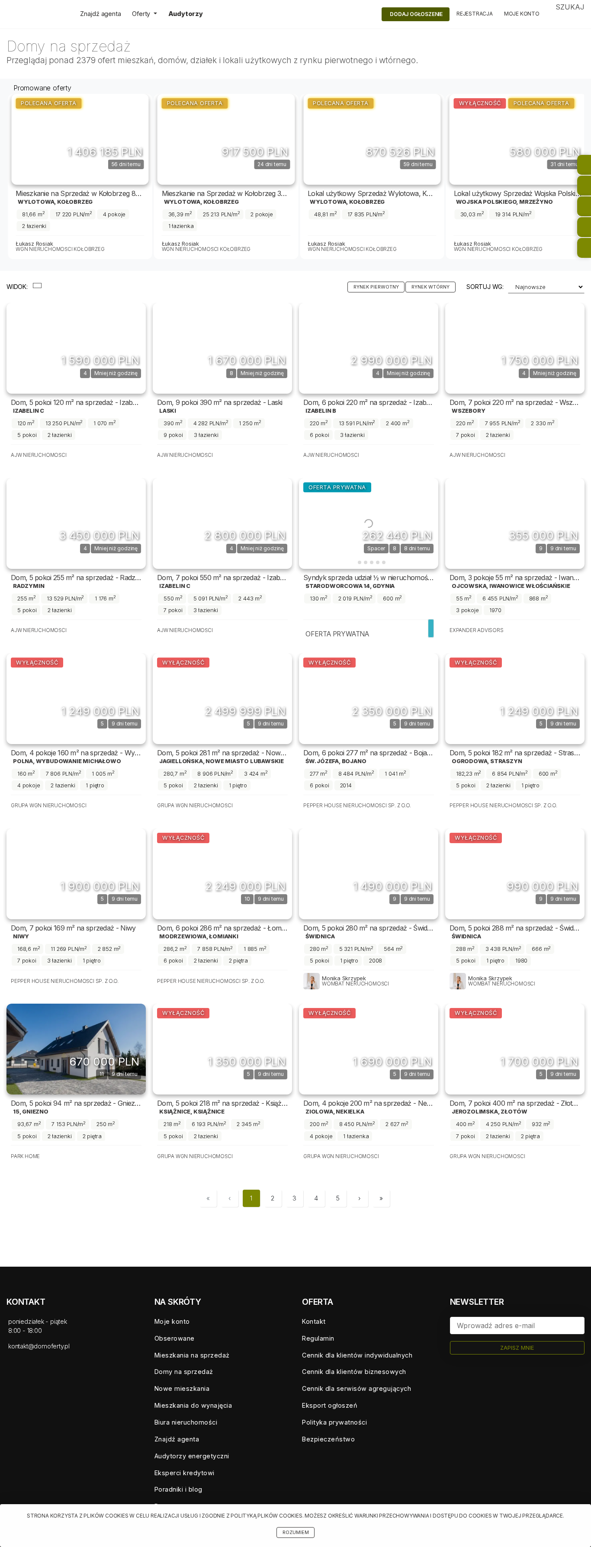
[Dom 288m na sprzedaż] (515, 873)
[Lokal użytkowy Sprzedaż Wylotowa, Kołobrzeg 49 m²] (226, 139)
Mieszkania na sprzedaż (192, 1355)
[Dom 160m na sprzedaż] (76, 698)
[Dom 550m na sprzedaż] (222, 523)
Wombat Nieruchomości (355, 984)
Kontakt (314, 1321)
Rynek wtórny (430, 287)
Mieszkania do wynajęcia (193, 1405)
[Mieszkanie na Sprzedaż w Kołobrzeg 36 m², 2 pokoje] (80, 139)
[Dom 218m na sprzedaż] (222, 1049)
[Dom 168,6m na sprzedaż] (76, 873)
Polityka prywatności (334, 1422)
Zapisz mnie (517, 1348)
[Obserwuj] (117, 528)
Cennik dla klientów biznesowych (354, 1371)
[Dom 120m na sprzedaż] (76, 348)
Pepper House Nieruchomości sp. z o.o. (357, 805)
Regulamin (318, 1338)
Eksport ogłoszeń (329, 1405)
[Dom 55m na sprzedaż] (515, 523)
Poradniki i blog (178, 1489)
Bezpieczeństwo (328, 1439)
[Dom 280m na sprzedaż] (368, 873)
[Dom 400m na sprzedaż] (515, 1049)
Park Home (25, 1156)
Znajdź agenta (100, 13)
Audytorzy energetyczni (191, 1456)
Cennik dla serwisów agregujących (356, 1388)
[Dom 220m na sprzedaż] (368, 348)
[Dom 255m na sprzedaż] (76, 523)
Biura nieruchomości (186, 1422)
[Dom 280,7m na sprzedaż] (222, 698)
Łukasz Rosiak (34, 244)
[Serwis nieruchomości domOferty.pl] (36, 14)
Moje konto (522, 13)
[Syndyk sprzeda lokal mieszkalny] (518, 139)
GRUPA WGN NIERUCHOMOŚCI (48, 805)
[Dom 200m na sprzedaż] (368, 1049)
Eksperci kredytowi (184, 1472)
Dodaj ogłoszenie (416, 14)
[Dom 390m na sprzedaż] (222, 348)
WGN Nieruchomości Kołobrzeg (60, 249)
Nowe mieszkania (182, 1388)
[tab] (353, 562)
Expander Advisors (477, 630)
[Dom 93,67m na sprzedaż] (76, 1049)
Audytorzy (185, 13)
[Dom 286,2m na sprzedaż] (222, 873)
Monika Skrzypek (344, 978)
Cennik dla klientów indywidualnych (357, 1355)
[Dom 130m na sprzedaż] (368, 523)
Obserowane (174, 1338)
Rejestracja (474, 13)
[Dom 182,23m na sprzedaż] (515, 698)
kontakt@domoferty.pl (39, 1346)
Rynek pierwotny (376, 287)
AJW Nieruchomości (39, 455)
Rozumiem (296, 1532)
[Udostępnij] (136, 528)
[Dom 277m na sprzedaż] (368, 698)
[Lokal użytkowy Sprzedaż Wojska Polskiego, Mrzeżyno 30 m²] (372, 139)
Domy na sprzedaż (183, 1371)
